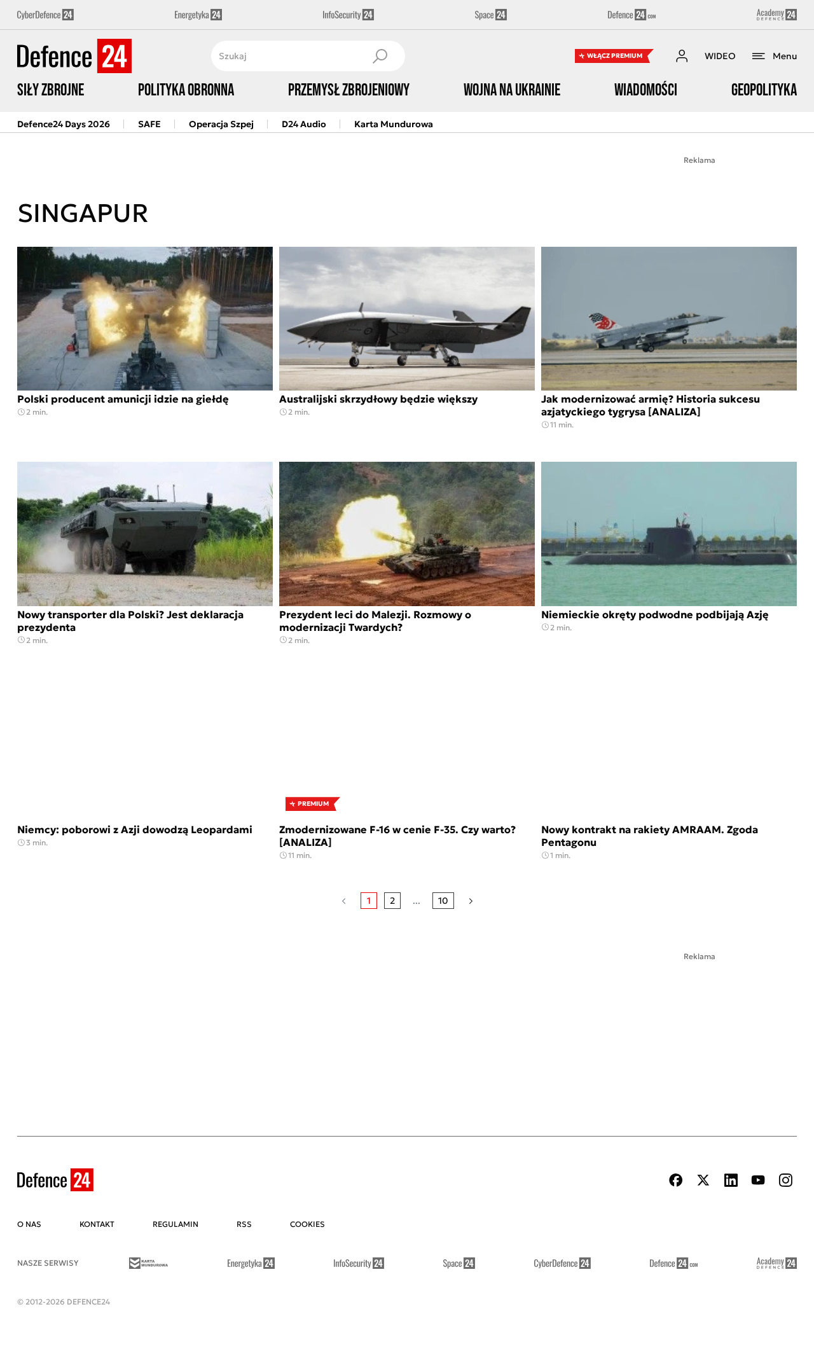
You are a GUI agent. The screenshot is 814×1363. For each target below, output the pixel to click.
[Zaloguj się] (681, 56)
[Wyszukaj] (379, 56)
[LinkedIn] (730, 1180)
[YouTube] (758, 1180)
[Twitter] (703, 1180)
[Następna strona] (471, 900)
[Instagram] (785, 1180)
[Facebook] (676, 1180)
